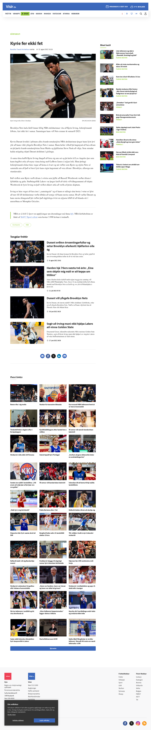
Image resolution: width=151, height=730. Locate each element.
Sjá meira (53, 648)
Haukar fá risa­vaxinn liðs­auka (50, 405)
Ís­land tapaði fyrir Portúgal (49, 455)
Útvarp (121, 694)
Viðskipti (122, 680)
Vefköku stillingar (18, 720)
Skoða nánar (12, 715)
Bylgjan (138, 691)
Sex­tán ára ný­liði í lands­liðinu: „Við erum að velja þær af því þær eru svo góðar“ (23, 485)
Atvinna (138, 683)
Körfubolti (16, 225)
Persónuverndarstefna (12, 690)
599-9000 (11, 698)
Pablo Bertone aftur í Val (48, 510)
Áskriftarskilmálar (34, 697)
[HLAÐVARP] (127, 13)
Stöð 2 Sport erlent (29, 216)
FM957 (138, 694)
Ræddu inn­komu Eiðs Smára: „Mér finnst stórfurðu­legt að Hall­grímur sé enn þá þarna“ (127, 91)
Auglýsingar (32, 688)
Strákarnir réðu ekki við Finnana (22, 455)
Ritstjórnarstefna (34, 694)
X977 (138, 697)
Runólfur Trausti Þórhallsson (20, 49)
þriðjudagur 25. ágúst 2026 (118, 7)
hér (72, 213)
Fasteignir (139, 680)
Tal (137, 700)
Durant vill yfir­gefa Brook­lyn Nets (67, 298)
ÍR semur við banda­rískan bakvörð (52, 483)
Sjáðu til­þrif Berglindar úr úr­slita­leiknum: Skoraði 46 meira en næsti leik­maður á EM (82, 641)
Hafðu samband (33, 691)
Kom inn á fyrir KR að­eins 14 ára (128, 77)
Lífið (120, 686)
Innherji (138, 677)
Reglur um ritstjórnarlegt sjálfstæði (12, 686)
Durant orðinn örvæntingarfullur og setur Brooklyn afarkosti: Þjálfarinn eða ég (70, 246)
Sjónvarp (122, 691)
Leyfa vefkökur (44, 720)
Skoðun (121, 688)
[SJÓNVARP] (131, 13)
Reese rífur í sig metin (18, 405)
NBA (27, 225)
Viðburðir (139, 686)
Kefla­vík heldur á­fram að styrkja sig (82, 510)
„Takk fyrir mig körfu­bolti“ (20, 510)
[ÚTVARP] (136, 13)
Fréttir (121, 677)
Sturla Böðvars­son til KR (48, 639)
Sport (120, 683)
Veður (138, 688)
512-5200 (34, 685)
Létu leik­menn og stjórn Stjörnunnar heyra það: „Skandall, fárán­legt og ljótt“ (126, 53)
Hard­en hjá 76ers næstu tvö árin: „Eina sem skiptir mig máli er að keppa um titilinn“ (70, 272)
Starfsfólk (31, 699)
